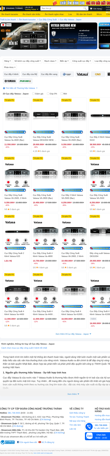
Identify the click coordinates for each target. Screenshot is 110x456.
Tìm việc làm (75, 425)
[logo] (11, 8)
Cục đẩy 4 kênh (11, 74)
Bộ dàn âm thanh (84, 14)
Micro (99, 14)
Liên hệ (72, 429)
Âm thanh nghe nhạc (54, 14)
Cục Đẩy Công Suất (48, 19)
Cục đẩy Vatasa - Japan (70, 19)
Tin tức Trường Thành (79, 417)
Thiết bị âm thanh (8, 19)
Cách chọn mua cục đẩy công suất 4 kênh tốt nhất (24, 348)
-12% (7, 322)
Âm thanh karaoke (9, 14)
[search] (85, 8)
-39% (36, 147)
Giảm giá (39, 94)
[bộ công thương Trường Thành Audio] (8, 442)
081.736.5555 (14, 413)
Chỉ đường (45, 419)
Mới (65, 94)
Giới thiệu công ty (77, 413)
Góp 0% (53, 94)
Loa (70, 14)
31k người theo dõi (28, 442)
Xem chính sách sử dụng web (43, 453)
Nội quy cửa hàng (77, 421)
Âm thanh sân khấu (31, 14)
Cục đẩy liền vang (49, 74)
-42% (64, 322)
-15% (93, 147)
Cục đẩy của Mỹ (29, 74)
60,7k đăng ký (47, 442)
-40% (7, 147)
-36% (64, 205)
